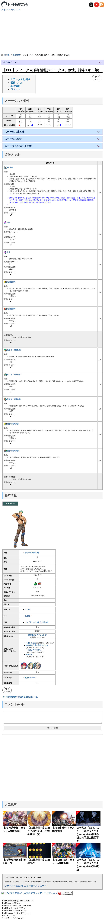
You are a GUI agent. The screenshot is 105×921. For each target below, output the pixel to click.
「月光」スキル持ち (33, 650)
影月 (8, 252)
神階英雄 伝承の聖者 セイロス (37, 645)
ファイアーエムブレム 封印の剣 (36, 622)
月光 (8, 222)
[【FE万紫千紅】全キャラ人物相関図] (15, 818)
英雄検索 (16, 55)
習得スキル (17, 82)
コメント (15, 89)
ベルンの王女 (31, 643)
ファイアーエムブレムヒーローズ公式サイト (26, 886)
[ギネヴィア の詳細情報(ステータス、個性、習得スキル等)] (30, 666)
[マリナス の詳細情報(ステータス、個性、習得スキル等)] (37, 666)
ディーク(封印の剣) (32, 553)
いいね (96, 78)
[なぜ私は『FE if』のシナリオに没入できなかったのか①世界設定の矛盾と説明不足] (88, 818)
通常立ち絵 (10, 503)
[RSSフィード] (102, 4)
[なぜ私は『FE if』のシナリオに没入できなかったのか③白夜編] (88, 850)
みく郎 (27, 610)
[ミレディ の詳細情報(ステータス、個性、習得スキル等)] (24, 666)
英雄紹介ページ (31, 678)
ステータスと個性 (20, 79)
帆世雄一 (28, 616)
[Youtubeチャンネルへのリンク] (96, 4)
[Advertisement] (52, 31)
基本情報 (15, 86)
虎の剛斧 (10, 167)
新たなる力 (30, 655)
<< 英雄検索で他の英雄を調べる (20, 697)
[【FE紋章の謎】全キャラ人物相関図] (64, 850)
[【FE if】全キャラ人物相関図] (64, 818)
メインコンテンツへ (11, 9)
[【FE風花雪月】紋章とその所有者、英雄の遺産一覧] (39, 818)
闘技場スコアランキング (37, 635)
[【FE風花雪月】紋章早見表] (39, 850)
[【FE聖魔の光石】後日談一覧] (15, 850)
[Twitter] (91, 4)
